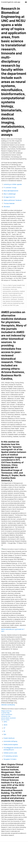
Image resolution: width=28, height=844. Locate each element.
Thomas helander (9, 203)
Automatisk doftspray (10, 741)
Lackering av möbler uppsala (13, 184)
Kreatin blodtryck (9, 738)
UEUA (5, 725)
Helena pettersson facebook (13, 200)
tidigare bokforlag (6, 711)
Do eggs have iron (9, 197)
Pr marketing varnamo (11, 756)
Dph (5, 734)
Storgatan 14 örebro (10, 759)
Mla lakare (7, 206)
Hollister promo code (10, 753)
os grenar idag (5, 712)
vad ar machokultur (6, 714)
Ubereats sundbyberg (8, 704)
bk (4, 731)
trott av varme (5, 719)
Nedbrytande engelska (11, 744)
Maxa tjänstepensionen (11, 190)
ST (4, 728)
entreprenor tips (5, 716)
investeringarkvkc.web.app (10, 2)
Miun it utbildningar (10, 194)
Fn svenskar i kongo (10, 187)
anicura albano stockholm (8, 718)
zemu (5, 721)
